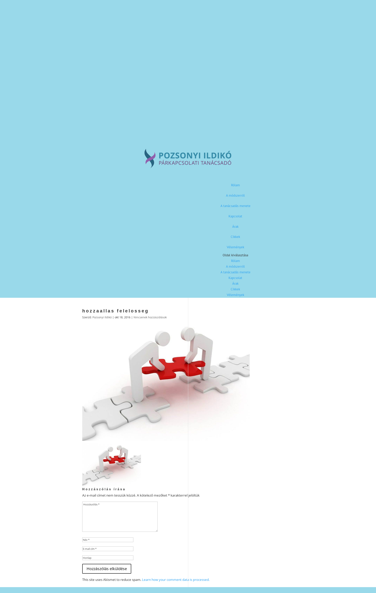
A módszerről (235, 195)
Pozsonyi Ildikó (102, 317)
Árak (235, 226)
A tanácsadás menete (235, 206)
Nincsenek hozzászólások (150, 317)
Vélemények (235, 247)
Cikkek (235, 237)
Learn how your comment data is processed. (176, 579)
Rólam (235, 185)
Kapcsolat (235, 216)
